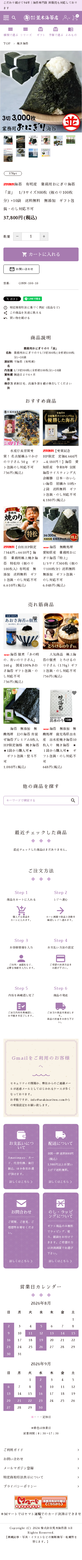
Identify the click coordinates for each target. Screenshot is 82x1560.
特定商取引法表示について (23, 1477)
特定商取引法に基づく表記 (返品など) (32, 307)
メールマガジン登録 (18, 1468)
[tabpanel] (41, 92)
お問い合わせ (21, 269)
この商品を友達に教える (22, 312)
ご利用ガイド (13, 1450)
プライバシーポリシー (20, 1486)
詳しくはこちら (19, 1181)
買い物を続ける (16, 318)
